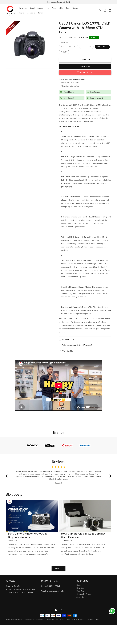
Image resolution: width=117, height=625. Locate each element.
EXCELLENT (88, 47)
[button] (100, 10)
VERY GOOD (102, 47)
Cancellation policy (92, 619)
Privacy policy (40, 619)
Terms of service (52, 619)
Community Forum (83, 594)
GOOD (64, 52)
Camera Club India (17, 619)
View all (58, 568)
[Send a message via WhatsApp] (112, 611)
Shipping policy (65, 619)
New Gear (80, 588)
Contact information (78, 619)
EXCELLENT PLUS (69, 47)
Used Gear (80, 591)
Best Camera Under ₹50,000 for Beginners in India (28, 535)
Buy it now (85, 66)
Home (78, 585)
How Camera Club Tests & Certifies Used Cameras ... (83, 535)
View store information (70, 86)
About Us (80, 597)
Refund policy (29, 619)
